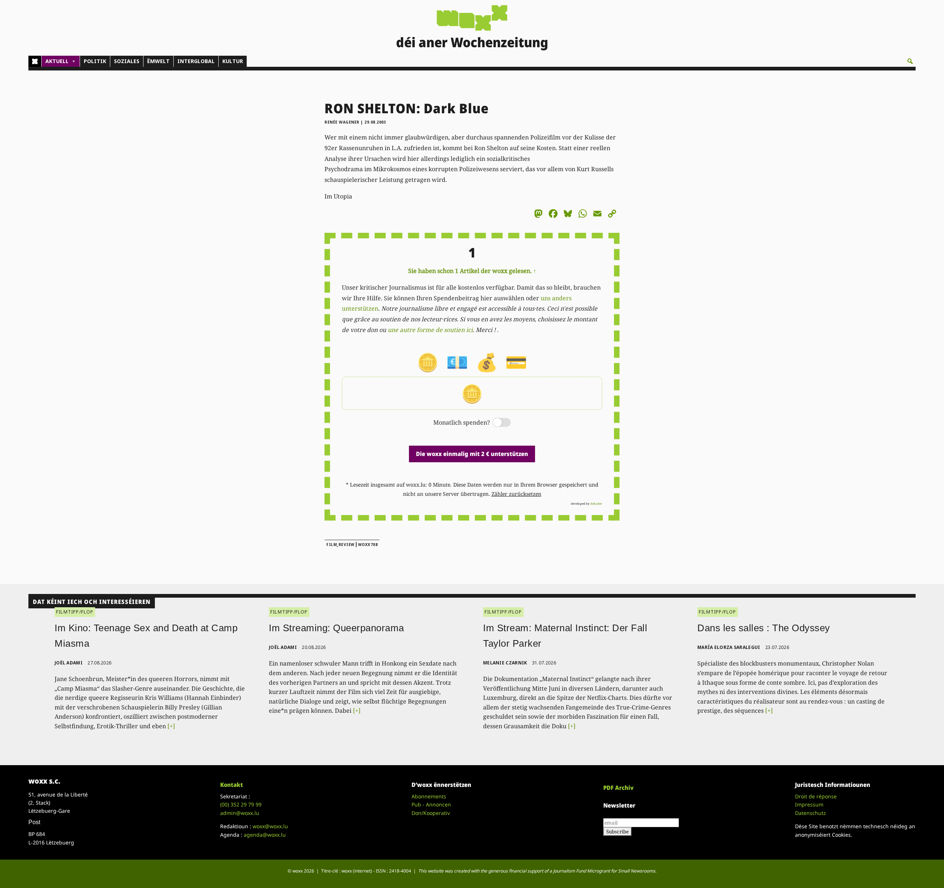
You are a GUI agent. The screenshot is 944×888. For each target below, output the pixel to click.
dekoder (596, 503)
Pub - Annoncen (431, 804)
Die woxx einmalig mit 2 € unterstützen (472, 454)
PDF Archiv (618, 788)
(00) (240, 804)
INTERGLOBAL (196, 61)
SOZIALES (126, 61)
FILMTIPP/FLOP (75, 612)
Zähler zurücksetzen (516, 493)
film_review (340, 544)
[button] (910, 61)
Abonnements (429, 796)
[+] (171, 726)
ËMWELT (158, 61)
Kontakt (231, 785)
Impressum (809, 804)
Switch (495, 423)
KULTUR (232, 61)
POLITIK (95, 61)
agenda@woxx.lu (265, 834)
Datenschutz (810, 812)
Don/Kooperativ (431, 812)
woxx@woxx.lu (270, 826)
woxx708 (368, 544)
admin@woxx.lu (239, 812)
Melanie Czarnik (505, 663)
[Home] (34, 61)
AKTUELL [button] (57, 61)
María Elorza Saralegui (728, 647)
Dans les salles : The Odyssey (763, 627)
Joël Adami (69, 663)
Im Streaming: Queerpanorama (336, 627)
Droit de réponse (816, 796)
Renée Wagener (342, 122)
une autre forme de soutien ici (430, 330)
